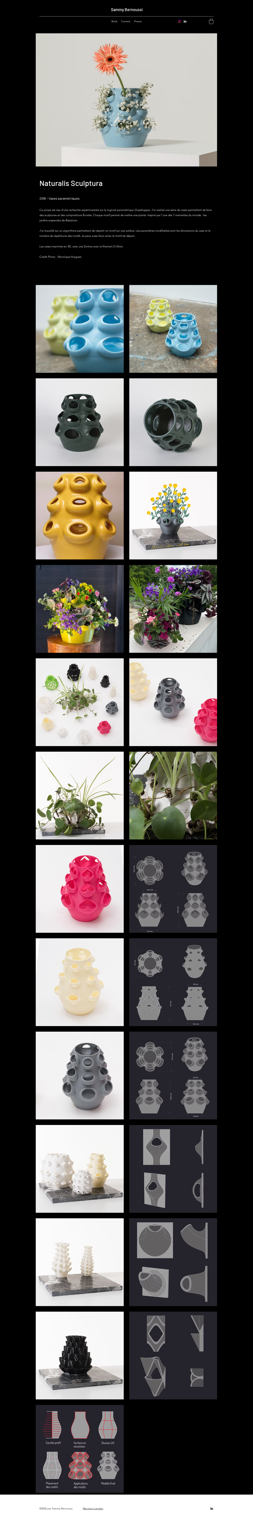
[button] (211, 21)
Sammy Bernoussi (127, 9)
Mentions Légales (93, 1508)
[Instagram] (179, 21)
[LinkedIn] (185, 21)
